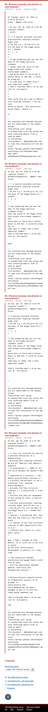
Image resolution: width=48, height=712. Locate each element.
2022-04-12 (9, 169)
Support (20, 709)
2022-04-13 (9, 9)
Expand (10, 688)
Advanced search (12, 666)
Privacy (29, 709)
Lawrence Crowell (30, 9)
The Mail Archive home (17, 677)
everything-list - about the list (20, 684)
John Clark (28, 169)
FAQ (12, 709)
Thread (18, 9)
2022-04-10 (9, 438)
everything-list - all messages (20, 681)
